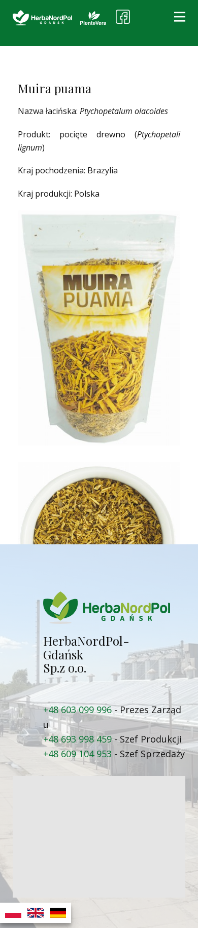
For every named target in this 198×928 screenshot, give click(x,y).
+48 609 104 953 (77, 754)
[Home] (42, 17)
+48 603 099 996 (77, 709)
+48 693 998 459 (77, 739)
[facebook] (123, 17)
